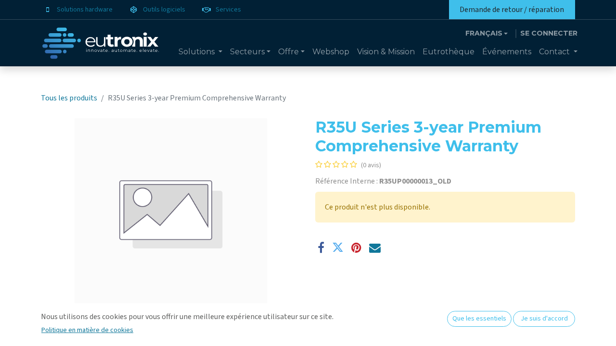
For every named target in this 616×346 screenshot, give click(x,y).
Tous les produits (69, 98)
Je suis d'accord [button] (544, 318)
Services (228, 9)
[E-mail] (375, 247)
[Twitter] (338, 247)
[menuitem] (200, 52)
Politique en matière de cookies (87, 330)
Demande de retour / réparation (512, 9)
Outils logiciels (164, 9)
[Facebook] (321, 247)
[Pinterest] (356, 247)
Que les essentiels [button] (479, 318)
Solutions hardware (85, 9)
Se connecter (549, 33)
